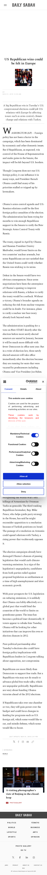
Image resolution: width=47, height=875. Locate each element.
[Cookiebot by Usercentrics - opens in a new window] (27, 381)
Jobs (6, 865)
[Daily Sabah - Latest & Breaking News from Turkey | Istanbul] (23, 5)
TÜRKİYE (35, 823)
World (11, 827)
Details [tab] (23, 389)
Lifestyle (12, 832)
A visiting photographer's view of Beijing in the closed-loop (23, 794)
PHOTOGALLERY (16, 803)
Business (35, 827)
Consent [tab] (8, 389)
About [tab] (38, 389)
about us (26, 865)
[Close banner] (43, 382)
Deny (23, 491)
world (5, 754)
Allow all (23, 476)
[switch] (35, 444)
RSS (23, 868)
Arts (35, 832)
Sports (12, 837)
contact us (38, 865)
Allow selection (24, 484)
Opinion (35, 837)
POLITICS (11, 823)
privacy (15, 865)
